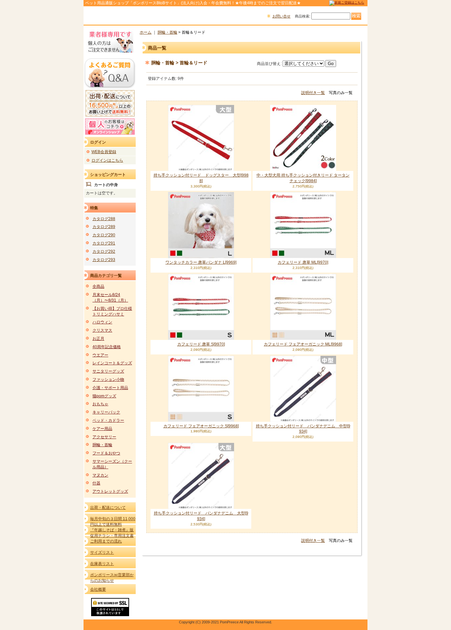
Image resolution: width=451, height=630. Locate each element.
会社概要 (98, 589)
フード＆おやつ (106, 453)
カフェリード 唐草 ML (303, 262)
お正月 (98, 338)
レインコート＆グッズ (112, 363)
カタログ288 (103, 218)
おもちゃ (100, 404)
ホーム (146, 32)
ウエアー (100, 355)
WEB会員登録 (103, 151)
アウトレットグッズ (110, 491)
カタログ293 (103, 259)
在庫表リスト (102, 563)
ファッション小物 (108, 379)
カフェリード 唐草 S (201, 344)
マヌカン (100, 475)
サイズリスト (102, 552)
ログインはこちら (107, 160)
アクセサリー (104, 437)
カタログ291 (103, 243)
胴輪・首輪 (102, 445)
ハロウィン (102, 322)
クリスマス (102, 330)
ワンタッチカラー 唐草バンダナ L (200, 262)
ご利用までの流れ (106, 541)
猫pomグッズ (104, 396)
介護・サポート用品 (110, 387)
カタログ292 (103, 251)
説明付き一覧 (313, 92)
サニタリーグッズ (108, 371)
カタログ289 (103, 226)
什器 (96, 483)
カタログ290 (103, 235)
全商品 (98, 286)
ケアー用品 (102, 428)
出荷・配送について (108, 507)
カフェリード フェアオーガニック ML (303, 344)
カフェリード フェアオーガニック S (201, 426)
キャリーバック (106, 412)
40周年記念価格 (106, 347)
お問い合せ (281, 16)
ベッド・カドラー (108, 420)
